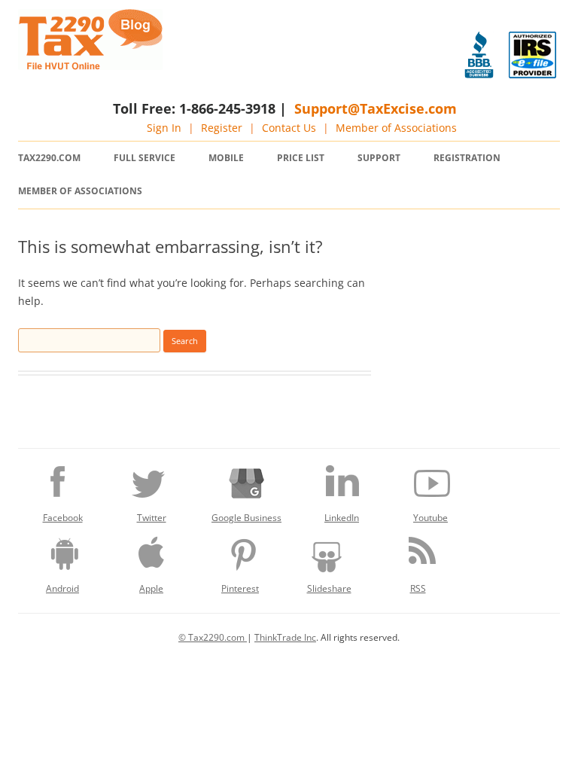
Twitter (151, 517)
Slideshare (329, 588)
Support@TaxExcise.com (375, 108)
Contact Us (289, 127)
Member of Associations (396, 127)
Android (62, 588)
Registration (467, 157)
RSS (418, 588)
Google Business (246, 517)
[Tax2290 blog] (90, 66)
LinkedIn (341, 517)
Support (378, 157)
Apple (151, 588)
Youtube (430, 517)
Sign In (164, 127)
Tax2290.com (49, 157)
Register (221, 127)
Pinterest (240, 588)
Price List (300, 157)
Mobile (226, 157)
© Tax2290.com (212, 637)
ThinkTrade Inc (285, 637)
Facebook (63, 517)
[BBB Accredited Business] (479, 55)
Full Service (144, 157)
